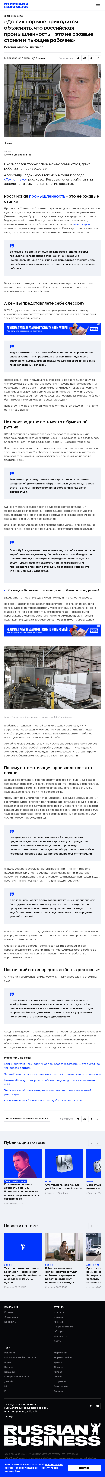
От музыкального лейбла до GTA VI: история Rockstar (64, 1187)
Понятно (84, 1468)
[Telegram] (90, 1406)
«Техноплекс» (15, 179)
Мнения (8, 16)
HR (6, 1386)
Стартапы (60, 1381)
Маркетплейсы (63, 1357)
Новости (59, 1312)
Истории (59, 1317)
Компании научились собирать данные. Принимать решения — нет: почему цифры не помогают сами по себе (23, 1191)
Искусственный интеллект (20, 1357)
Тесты (57, 1341)
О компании (11, 1317)
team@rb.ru (11, 1416)
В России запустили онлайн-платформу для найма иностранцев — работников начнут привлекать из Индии (61, 1275)
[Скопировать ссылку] (98, 58)
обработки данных (27, 1468)
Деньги (58, 1362)
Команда (9, 1312)
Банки (7, 1362)
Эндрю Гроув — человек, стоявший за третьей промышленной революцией (52, 1074)
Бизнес (18, 16)
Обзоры (59, 1331)
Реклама (9, 1353)
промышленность (47, 196)
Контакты (10, 1322)
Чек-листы (60, 1336)
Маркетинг (60, 1353)
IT (5, 1391)
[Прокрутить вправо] (98, 1143)
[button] (98, 5)
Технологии (61, 1386)
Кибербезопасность (16, 1377)
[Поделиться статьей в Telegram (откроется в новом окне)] (77, 58)
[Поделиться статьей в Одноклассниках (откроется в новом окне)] (91, 58)
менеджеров (81, 224)
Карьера (9, 1372)
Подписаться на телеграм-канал (26, 1119)
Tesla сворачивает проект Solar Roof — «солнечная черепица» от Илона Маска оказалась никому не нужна (22, 1275)
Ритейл (58, 1372)
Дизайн (8, 1381)
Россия (58, 1377)
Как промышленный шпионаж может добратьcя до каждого (43, 1100)
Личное (58, 1367)
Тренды (58, 1391)
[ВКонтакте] (98, 1406)
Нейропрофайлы (64, 1327)
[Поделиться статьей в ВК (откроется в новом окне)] (84, 58)
